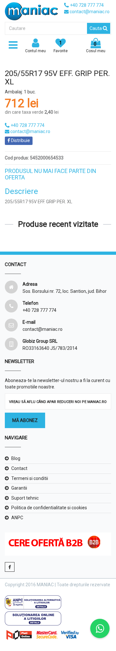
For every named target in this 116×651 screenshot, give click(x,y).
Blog (15, 458)
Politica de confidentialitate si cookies (49, 507)
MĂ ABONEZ (25, 420)
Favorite (60, 46)
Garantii (19, 488)
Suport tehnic (25, 498)
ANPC (17, 517)
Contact (19, 468)
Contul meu (35, 51)
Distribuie (20, 140)
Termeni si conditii (29, 478)
